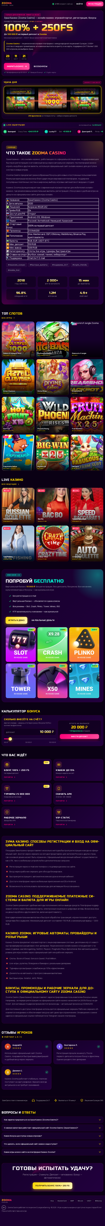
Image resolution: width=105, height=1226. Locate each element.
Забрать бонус (15, 66)
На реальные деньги (43, 620)
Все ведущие (9, 484)
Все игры (7, 318)
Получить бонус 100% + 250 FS (52, 1185)
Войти (79, 4)
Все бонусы (40, 66)
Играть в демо (16, 620)
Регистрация (94, 4)
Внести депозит (79, 736)
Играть (42, 1216)
